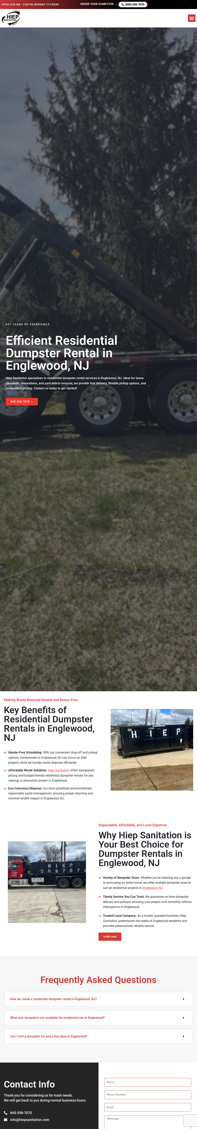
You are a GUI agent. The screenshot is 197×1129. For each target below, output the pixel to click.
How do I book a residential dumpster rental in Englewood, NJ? (53, 999)
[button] (191, 18)
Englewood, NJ (152, 888)
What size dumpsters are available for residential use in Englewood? (57, 1018)
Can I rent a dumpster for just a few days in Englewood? (48, 1036)
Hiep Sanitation (58, 770)
